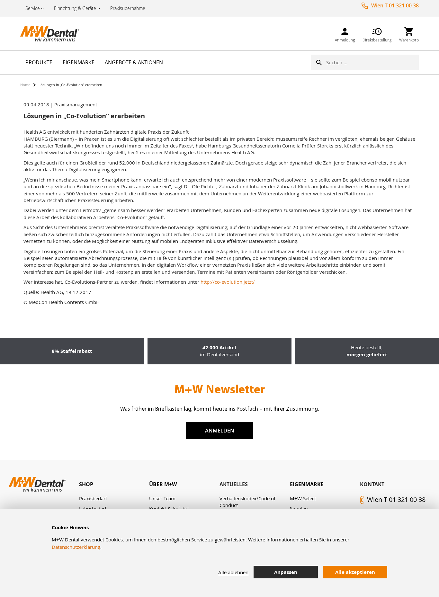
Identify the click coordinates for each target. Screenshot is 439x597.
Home (25, 84)
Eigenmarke (307, 484)
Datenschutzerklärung (76, 547)
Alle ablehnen (233, 572)
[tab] (114, 484)
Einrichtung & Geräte (75, 8)
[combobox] (372, 62)
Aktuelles (234, 484)
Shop (86, 484)
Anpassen (285, 572)
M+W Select (303, 498)
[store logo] (52, 33)
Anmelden (219, 430)
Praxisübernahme (127, 8)
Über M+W (163, 484)
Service (32, 8)
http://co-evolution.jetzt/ (228, 282)
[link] (345, 33)
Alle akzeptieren (355, 572)
